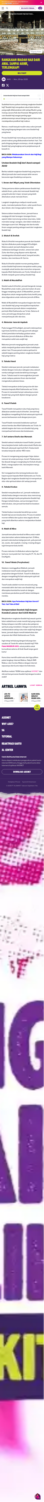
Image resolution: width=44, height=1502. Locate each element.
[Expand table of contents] (39, 95)
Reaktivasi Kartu (11, 743)
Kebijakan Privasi (14, 782)
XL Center (7, 749)
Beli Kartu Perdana (27, 8)
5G (3, 730)
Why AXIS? (7, 723)
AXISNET (35, 671)
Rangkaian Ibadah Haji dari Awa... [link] (21, 14)
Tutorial (7, 736)
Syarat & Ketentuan (29, 782)
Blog (6, 14)
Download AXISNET (22, 771)
